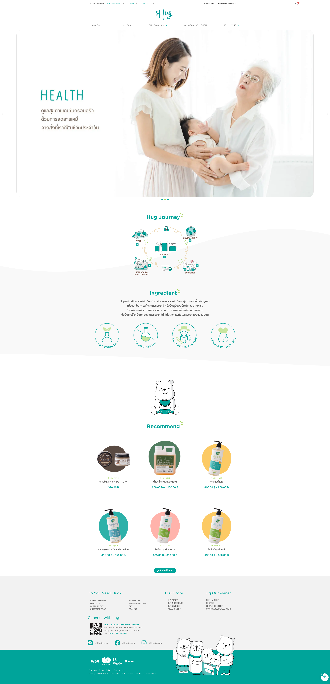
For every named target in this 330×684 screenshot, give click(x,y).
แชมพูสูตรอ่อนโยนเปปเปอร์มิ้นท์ (113, 549)
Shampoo (113, 545)
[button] (2, 114)
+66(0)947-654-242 (119, 633)
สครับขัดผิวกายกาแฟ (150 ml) (113, 481)
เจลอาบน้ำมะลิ (217, 481)
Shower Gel (216, 478)
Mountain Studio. (151, 674)
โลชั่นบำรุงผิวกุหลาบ (165, 549)
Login (222, 3)
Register (233, 3)
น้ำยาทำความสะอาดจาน (165, 481)
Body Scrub (113, 478)
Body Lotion (165, 545)
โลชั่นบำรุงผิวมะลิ (216, 549)
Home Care (165, 478)
